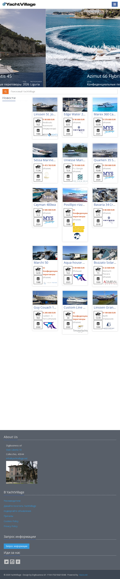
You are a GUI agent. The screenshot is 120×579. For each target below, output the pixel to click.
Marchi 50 (41, 262)
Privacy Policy (11, 526)
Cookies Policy (11, 521)
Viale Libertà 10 (14, 449)
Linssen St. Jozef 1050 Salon (54, 114)
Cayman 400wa (45, 204)
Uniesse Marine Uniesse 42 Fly (86, 160)
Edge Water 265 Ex (77, 114)
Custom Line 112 (76, 307)
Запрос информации (16, 546)
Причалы (8, 515)
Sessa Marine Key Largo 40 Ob (56, 160)
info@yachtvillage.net (17, 458)
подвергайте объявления (17, 510)
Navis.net (83, 575)
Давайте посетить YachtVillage (20, 505)
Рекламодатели (12, 500)
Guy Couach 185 (45, 307)
